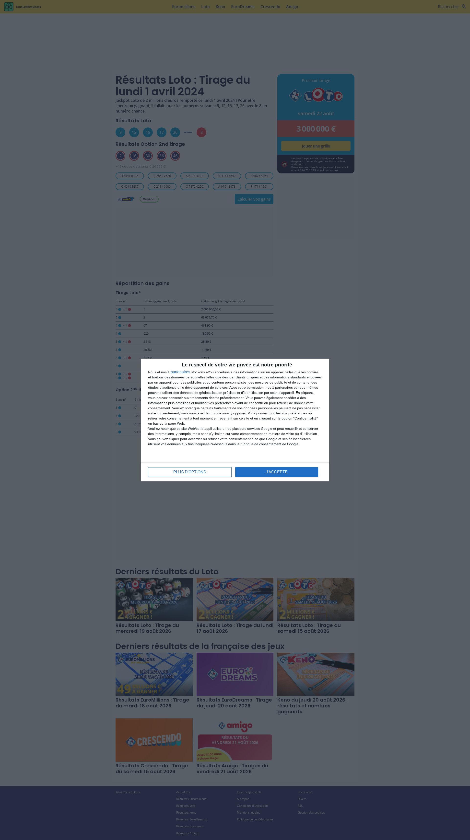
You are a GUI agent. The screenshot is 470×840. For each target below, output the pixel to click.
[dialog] (235, 420)
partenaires (180, 372)
